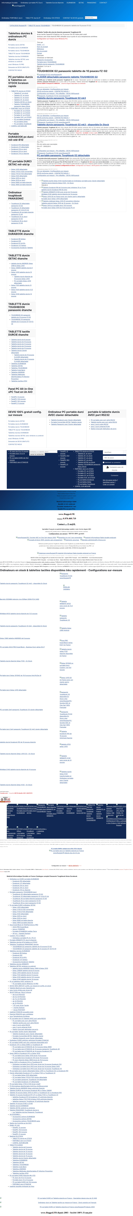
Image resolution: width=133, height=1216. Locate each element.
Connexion (114, 475)
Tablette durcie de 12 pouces (21, 344)
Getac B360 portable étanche (21, 182)
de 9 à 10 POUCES (19, 997)
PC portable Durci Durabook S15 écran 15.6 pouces (30, 1058)
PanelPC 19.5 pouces (18, 401)
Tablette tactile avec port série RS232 (104, 422)
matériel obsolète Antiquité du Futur (22, 1186)
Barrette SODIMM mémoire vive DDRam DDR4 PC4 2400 (19, 599)
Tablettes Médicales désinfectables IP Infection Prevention (20, 377)
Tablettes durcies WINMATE (19, 964)
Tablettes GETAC (17, 366)
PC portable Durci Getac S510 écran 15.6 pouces (29, 1055)
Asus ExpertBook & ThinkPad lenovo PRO (24, 925)
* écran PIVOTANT (19, 1010)
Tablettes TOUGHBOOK (19, 368)
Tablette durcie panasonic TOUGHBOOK (50, 64)
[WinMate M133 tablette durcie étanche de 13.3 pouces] (66, 606)
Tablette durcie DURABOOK (19, 1106)
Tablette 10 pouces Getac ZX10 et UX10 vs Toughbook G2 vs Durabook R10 (36, 1093)
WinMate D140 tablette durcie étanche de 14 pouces (59, 194)
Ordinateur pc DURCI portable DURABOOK (24, 879)
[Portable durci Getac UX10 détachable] (63, 196)
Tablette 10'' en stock (21, 95)
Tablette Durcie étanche (55, 3)
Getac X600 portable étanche (21, 185)
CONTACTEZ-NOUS (15, 70)
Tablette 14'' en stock (21, 100)
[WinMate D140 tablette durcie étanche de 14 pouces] (59, 192)
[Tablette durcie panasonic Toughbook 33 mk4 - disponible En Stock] (66, 620)
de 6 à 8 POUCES (19, 994)
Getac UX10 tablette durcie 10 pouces (26, 973)
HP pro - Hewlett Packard (21, 933)
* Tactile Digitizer (19, 1008)
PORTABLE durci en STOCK (20, 108)
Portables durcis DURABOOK (18, 48)
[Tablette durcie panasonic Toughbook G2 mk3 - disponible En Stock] (53, 122)
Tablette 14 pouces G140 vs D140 (21, 1103)
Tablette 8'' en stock (21, 93)
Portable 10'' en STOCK (22, 111)
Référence (40, 49)
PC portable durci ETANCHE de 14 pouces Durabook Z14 (32, 1051)
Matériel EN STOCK (16, 1136)
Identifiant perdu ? (109, 482)
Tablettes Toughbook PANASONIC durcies (24, 944)
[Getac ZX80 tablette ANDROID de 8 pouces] (66, 632)
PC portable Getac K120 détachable (25, 1075)
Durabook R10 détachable (20, 145)
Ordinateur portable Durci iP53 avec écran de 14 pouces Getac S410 (36, 1066)
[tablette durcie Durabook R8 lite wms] (63, 187)
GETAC (81, 3)
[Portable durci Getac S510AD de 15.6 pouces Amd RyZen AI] (66, 668)
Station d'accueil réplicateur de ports (103, 429)
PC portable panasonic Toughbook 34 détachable (30, 1079)
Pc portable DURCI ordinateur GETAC (22, 905)
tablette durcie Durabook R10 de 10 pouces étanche (18, 742)
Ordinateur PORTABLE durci (12, 18)
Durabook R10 (16, 241)
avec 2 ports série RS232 (99, 424)
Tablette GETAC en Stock (22, 102)
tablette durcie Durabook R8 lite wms (54, 190)
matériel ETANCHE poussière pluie (21, 1012)
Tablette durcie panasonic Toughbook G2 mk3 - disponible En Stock (73, 124)
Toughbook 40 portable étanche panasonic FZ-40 (30, 898)
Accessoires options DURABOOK (24, 1117)
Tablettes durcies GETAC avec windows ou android (25, 436)
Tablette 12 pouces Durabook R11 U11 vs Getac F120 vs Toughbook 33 (34, 1095)
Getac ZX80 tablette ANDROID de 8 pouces (15, 638)
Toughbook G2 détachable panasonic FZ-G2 (28, 894)
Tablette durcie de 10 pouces (21, 342)
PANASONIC (91, 3)
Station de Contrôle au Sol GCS (20, 1123)
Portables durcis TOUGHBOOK (18, 51)
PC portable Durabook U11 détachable (26, 1082)
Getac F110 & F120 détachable (21, 174)
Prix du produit (42, 51)
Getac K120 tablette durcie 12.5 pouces (26, 977)
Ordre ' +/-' (41, 44)
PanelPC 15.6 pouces (18, 399)
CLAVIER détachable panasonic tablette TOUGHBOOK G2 (67, 77)
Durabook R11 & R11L (18, 243)
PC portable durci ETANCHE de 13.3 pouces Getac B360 (32, 1047)
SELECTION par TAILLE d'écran (20, 992)
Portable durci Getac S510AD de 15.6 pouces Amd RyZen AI (20, 675)
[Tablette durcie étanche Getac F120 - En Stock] (66, 654)
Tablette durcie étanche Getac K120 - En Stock (57, 183)
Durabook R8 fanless (18, 239)
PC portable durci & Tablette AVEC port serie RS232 (28, 1018)
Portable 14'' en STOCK (22, 115)
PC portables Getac (21, 121)
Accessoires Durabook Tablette (22, 248)
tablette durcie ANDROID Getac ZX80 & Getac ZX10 (30, 968)
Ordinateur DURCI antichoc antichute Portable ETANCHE (29, 1040)
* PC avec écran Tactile (21, 1005)
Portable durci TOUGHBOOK (46, 62)
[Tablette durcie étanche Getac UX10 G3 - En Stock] (66, 748)
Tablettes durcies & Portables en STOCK (23, 942)
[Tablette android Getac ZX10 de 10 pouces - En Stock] (60, 201)
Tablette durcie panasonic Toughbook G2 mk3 (61, 98)
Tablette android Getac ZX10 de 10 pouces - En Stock (59, 203)
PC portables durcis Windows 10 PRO (25, 984)
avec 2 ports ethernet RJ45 (100, 426)
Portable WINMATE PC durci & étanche (23, 940)
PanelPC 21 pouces (17, 403)
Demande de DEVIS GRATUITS (18, 67)
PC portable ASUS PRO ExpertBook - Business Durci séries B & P (22, 647)
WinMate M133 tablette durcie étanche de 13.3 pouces (18, 613)
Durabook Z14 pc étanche (20, 153)
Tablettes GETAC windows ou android (23, 966)
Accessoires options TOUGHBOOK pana (26, 1121)
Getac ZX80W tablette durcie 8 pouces (26, 970)
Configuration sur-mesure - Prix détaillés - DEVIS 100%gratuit (58, 93)
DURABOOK (71, 3)
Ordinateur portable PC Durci (32, 3)
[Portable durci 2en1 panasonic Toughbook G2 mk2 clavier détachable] (66, 719)
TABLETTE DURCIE (16, 1145)
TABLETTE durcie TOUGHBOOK (19, 53)
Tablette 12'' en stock (21, 97)
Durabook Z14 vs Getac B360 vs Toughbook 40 (26, 1045)
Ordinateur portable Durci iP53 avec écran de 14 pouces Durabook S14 (37, 1064)
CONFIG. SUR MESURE (19, 126)
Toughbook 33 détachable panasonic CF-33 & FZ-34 (31, 896)
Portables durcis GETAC (16, 45)
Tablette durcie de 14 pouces (21, 346)
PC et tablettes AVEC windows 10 (21, 981)
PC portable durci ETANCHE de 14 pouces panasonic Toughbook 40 (36, 1049)
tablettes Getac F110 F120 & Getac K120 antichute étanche (33, 1099)
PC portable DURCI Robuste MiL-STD (22, 1175)
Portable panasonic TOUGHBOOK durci (23, 892)
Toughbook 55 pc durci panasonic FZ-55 (27, 901)
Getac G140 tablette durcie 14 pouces (26, 979)
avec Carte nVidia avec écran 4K (21, 990)
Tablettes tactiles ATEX (19, 381)
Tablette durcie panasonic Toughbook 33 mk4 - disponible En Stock (23, 626)
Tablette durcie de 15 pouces (21, 348)
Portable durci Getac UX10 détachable (54, 199)
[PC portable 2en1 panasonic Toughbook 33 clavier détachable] (66, 700)
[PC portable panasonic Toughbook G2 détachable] (53, 153)
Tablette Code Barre (18, 370)
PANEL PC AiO (15, 1125)
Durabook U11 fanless (18, 245)
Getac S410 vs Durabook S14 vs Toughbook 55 (26, 1062)
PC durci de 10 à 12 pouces (19, 451)
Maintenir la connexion (113, 462)
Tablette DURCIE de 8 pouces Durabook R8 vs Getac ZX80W (31, 1090)
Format (39, 53)
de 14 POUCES (18, 1001)
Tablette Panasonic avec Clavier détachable (66, 424)
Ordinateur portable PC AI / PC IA (24, 938)
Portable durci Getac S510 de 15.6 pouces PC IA (58, 208)
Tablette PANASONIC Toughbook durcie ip (24, 1110)
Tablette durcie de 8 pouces (20, 339)
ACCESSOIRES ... (15, 1114)
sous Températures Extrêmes (20, 1016)
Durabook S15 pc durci (19, 151)
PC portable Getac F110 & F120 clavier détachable (30, 1077)
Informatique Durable (9, 3)
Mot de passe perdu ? (110, 480)
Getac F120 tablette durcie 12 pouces (25, 975)
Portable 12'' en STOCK (22, 113)
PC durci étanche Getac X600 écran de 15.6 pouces (30, 1060)
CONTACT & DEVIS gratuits (73, 18)
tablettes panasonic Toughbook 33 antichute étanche (31, 1101)
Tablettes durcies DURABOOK (18, 56)
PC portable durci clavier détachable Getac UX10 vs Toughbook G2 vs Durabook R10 (39, 1071)
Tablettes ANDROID (18, 372)
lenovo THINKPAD (19, 929)
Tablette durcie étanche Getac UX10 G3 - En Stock (17, 754)
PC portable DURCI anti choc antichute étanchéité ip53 (29, 1042)
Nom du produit (42, 47)
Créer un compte (108, 484)
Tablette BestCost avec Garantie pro (22, 988)
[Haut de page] (131, 1214)
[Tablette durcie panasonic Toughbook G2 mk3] (53, 96)
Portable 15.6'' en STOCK (22, 117)
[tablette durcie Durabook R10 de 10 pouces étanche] (66, 735)
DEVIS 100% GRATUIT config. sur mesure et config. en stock (30, 986)
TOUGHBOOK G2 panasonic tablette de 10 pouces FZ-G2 (32, 946)
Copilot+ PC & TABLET (17, 936)
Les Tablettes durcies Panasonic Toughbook (28, 1112)
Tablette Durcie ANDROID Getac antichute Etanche (27, 1088)
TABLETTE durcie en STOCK (20, 91)
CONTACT (103, 3)
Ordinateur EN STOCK (52, 18)
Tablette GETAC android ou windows (22, 1108)
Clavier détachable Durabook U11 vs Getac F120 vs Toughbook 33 (32, 1073)
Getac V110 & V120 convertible (21, 171)
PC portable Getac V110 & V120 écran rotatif (25, 1084)
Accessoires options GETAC (22, 1119)
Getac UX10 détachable (19, 169)
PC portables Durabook (22, 119)
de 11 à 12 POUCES (19, 999)
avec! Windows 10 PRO (16, 64)
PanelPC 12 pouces (17, 397)
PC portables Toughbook (22, 124)
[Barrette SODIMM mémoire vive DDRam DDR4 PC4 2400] (66, 591)
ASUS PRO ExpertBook (20, 927)
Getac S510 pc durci (18, 180)
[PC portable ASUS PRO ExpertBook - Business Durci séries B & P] (66, 642)
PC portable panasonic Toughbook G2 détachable (63, 155)
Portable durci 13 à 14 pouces (23, 1180)
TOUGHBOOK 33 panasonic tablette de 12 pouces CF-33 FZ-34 (22, 322)
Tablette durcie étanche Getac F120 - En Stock (16, 661)
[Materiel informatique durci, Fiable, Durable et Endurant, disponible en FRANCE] (66, 1202)
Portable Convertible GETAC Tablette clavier (66, 422)
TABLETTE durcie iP (33, 18)
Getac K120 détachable (19, 176)
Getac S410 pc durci (18, 178)
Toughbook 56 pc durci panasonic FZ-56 (27, 903)
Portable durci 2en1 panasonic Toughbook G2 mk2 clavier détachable (24, 729)
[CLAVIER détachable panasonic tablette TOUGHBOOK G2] (49, 74)
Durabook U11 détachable (20, 147)
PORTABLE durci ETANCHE (19, 462)
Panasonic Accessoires (45, 60)
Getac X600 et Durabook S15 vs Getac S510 (25, 1053)
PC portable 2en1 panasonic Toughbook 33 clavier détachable (21, 710)
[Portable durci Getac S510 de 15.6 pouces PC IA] (56, 205)
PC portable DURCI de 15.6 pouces (25, 1182)
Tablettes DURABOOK (18, 363)
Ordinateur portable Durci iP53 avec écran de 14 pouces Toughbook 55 (37, 1069)
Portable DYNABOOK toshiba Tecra (25, 931)
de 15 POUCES (18, 1003)
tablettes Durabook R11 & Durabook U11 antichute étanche (33, 1097)
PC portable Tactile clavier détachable (23, 1031)
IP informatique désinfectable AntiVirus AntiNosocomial (29, 1086)
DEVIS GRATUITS (74, 865)
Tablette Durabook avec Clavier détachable (66, 420)
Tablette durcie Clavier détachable (24, 1158)
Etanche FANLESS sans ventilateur (21, 1014)
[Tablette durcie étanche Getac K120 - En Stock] (73, 181)
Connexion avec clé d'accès (116, 468)
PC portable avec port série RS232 (103, 420)
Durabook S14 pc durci (19, 149)
